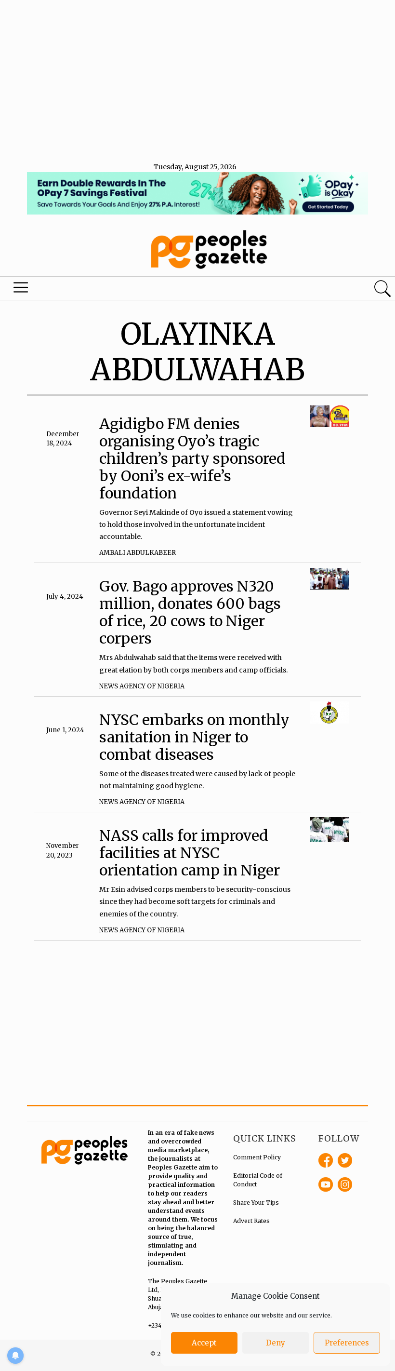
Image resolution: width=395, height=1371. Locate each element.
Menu (22, 289)
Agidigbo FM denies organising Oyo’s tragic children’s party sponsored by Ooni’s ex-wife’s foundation (192, 458)
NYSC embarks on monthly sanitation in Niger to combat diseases (194, 737)
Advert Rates (251, 1220)
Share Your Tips (256, 1202)
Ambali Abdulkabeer (137, 553)
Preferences (347, 1342)
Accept (204, 1342)
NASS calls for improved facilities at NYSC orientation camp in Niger (189, 852)
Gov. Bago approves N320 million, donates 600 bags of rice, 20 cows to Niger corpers (190, 612)
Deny (275, 1342)
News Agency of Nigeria (141, 686)
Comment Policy (257, 1157)
